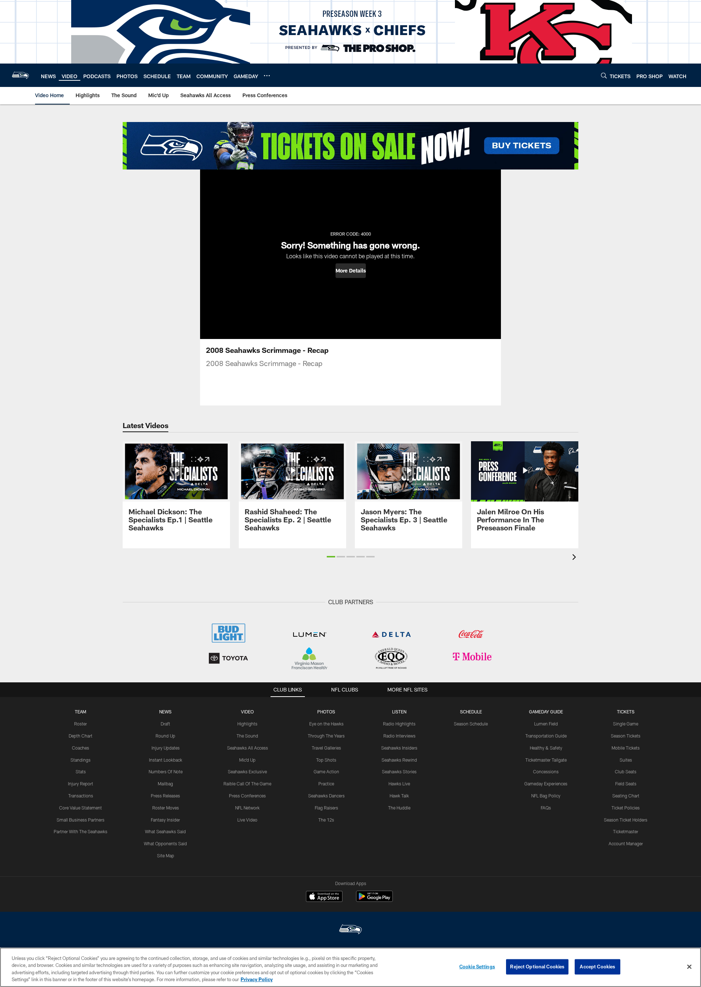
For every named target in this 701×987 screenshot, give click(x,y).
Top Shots (326, 759)
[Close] (689, 967)
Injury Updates (166, 747)
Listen (399, 711)
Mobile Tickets (626, 747)
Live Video (247, 819)
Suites (626, 759)
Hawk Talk (399, 795)
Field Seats (625, 783)
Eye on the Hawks (326, 723)
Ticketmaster (625, 831)
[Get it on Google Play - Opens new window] (374, 900)
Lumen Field (546, 723)
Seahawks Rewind (399, 759)
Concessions (546, 771)
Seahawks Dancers (326, 795)
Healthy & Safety (546, 747)
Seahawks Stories (399, 771)
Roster (80, 723)
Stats (81, 771)
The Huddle (399, 807)
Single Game (625, 723)
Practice (326, 783)
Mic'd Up (247, 759)
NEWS (165, 711)
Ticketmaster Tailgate (546, 759)
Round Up (165, 735)
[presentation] (575, 558)
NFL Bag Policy (545, 795)
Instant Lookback (165, 759)
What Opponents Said (165, 843)
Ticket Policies (626, 807)
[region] (350, 967)
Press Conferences (247, 795)
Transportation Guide (546, 735)
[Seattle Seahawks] (350, 930)
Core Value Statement (80, 807)
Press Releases (165, 795)
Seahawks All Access (247, 747)
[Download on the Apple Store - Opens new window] (324, 897)
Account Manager (626, 843)
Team (80, 711)
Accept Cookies (597, 966)
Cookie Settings (477, 966)
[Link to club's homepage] (20, 75)
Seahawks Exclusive (247, 771)
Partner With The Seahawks (80, 831)
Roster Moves (165, 807)
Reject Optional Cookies (537, 966)
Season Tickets (625, 735)
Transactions (80, 795)
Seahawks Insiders (399, 747)
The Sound (247, 735)
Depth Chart (80, 735)
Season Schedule (471, 723)
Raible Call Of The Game (247, 783)
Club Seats (625, 771)
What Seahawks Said (165, 831)
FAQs (546, 807)
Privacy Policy (257, 979)
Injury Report (80, 783)
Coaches (80, 747)
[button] (351, 270)
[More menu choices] (267, 76)
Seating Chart (625, 795)
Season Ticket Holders (625, 819)
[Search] (604, 75)
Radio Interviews (399, 735)
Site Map (165, 855)
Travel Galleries (326, 747)
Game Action (326, 771)
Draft (165, 723)
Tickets (626, 711)
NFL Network (247, 807)
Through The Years (326, 735)
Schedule (471, 711)
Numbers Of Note (166, 771)
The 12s (326, 819)
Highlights (247, 723)
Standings (80, 759)
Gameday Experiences (545, 783)
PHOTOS (326, 711)
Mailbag (165, 783)
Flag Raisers (326, 807)
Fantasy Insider (165, 819)
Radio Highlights (399, 723)
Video (247, 711)
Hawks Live (399, 783)
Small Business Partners (80, 819)
